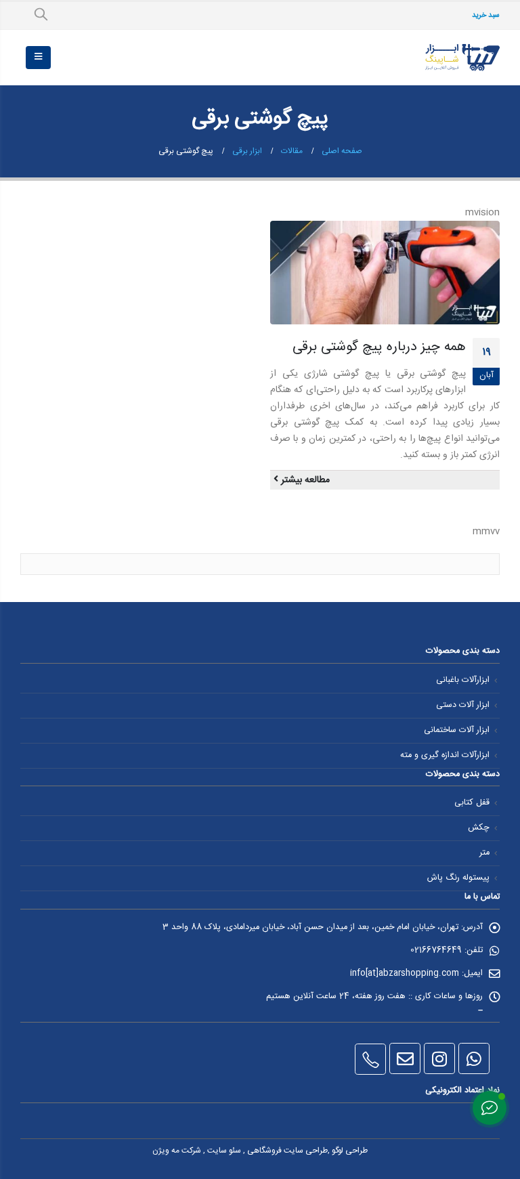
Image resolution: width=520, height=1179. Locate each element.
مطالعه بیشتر (304, 480)
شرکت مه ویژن (176, 1150)
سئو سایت (224, 1150)
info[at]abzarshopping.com (404, 973)
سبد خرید (486, 15)
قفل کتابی (472, 803)
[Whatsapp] (474, 1058)
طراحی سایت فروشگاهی (287, 1150)
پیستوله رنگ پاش (458, 878)
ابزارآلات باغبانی (463, 680)
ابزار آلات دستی (463, 705)
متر (484, 853)
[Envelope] (404, 1058)
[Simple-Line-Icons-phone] (370, 1059)
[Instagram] (439, 1058)
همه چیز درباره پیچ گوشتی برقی (379, 347)
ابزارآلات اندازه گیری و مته (445, 755)
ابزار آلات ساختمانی (457, 730)
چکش (479, 828)
